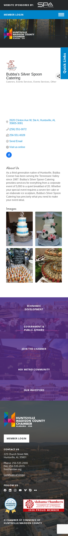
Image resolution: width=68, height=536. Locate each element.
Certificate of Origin (14, 474)
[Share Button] (58, 76)
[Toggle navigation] (61, 14)
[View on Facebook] (9, 156)
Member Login (16, 438)
